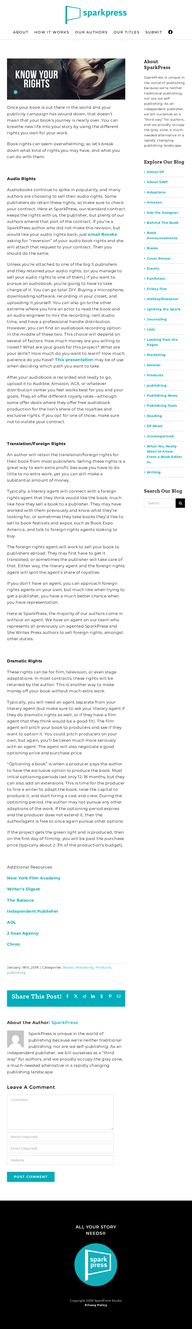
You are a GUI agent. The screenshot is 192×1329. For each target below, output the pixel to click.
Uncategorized (160, 436)
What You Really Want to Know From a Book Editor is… (164, 454)
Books (68, 967)
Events (153, 268)
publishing (16, 972)
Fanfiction (156, 278)
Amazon (154, 202)
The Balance (20, 900)
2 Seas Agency (23, 933)
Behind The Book (163, 223)
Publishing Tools (162, 405)
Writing (154, 472)
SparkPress (65, 1022)
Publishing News (162, 395)
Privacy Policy (96, 1305)
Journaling (157, 319)
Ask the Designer (162, 213)
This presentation (74, 359)
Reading (154, 416)
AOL (11, 922)
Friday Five (157, 289)
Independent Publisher (32, 911)
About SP (155, 172)
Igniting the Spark (164, 309)
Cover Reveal (158, 258)
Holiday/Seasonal (162, 299)
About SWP (157, 182)
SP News (154, 426)
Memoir (154, 365)
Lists (151, 329)
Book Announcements (162, 235)
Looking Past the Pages (162, 342)
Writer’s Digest (23, 889)
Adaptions (156, 192)
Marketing (85, 967)
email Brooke (102, 234)
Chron (13, 944)
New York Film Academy (34, 878)
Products (103, 967)
